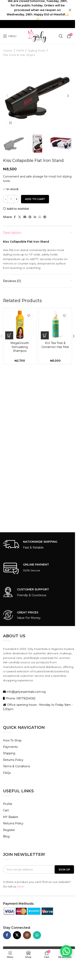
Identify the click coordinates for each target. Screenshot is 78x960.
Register (9, 830)
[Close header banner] (70, 10)
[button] (7, 96)
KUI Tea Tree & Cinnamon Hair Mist (55, 345)
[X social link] (19, 217)
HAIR (20, 50)
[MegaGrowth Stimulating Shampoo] (19, 324)
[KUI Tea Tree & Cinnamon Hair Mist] (55, 324)
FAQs (7, 773)
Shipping (9, 753)
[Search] (61, 36)
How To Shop (12, 740)
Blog (6, 836)
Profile (7, 804)
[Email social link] (24, 217)
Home (7, 50)
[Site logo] (37, 36)
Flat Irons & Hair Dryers (19, 55)
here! (20, 886)
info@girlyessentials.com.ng (26, 692)
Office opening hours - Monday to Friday (35, 705)
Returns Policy (13, 760)
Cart (6, 810)
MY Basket (10, 817)
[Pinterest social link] (30, 217)
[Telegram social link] (44, 217)
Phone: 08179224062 (20, 698)
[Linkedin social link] (35, 217)
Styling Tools (36, 50)
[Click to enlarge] (10, 122)
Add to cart (35, 199)
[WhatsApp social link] (39, 217)
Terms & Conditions (16, 766)
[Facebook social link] (14, 217)
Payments (10, 747)
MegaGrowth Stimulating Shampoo (19, 347)
